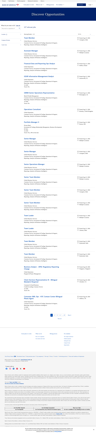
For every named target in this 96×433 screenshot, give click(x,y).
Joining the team (67, 340)
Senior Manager (30, 139)
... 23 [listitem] (63, 315)
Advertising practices (63, 356)
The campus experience (68, 336)
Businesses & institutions (33, 1)
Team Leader (29, 216)
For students (59, 4)
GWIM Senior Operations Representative (39, 93)
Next (69, 315)
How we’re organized (40, 336)
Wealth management (21, 1)
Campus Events (67, 342)
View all (59, 318)
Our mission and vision (40, 338)
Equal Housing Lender (26, 359)
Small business (11, 1)
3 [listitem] (57, 315)
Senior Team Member (32, 177)
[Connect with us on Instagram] (10, 369)
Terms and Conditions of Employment (76, 356)
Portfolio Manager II (31, 122)
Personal (4, 1)
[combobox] (86, 34)
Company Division (5, 40)
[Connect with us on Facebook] (6, 369)
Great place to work (29, 4)
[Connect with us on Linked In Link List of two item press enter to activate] (13, 368)
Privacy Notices (58, 431)
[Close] (93, 429)
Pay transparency (40, 356)
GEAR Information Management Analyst (39, 76)
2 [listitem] (54, 315)
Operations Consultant (32, 109)
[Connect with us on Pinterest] (17, 369)
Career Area (4, 44)
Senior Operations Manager (34, 164)
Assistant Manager (31, 51)
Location (3, 34)
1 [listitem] (51, 315)
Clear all (18, 25)
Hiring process (50, 4)
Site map (46, 356)
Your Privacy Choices (9, 356)
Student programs (67, 338)
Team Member (29, 38)
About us (42, 1)
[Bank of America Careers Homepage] (10, 5)
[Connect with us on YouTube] (24, 369)
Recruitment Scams (21, 356)
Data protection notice (30, 356)
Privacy (51, 356)
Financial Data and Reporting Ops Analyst (39, 64)
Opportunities (66, 345)
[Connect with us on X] (20, 369)
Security (56, 356)
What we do (39, 4)
